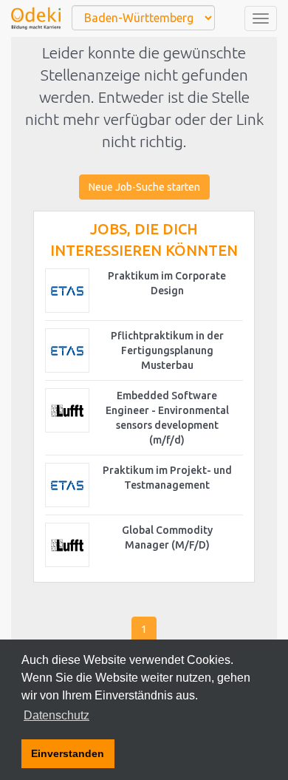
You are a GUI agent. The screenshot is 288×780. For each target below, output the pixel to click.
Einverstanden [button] (67, 753)
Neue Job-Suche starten (144, 187)
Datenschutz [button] (56, 715)
